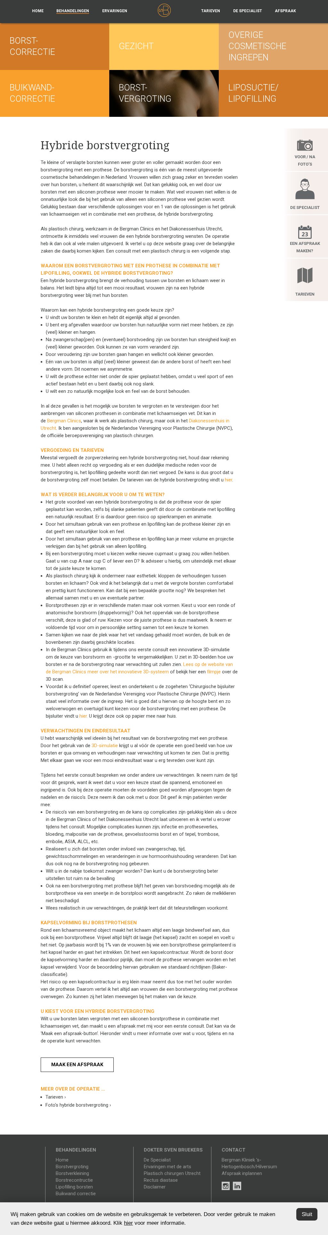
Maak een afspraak (77, 1064)
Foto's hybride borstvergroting (78, 1105)
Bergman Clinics (64, 421)
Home (38, 11)
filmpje (214, 672)
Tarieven (210, 11)
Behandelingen (72, 11)
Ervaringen (114, 11)
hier (228, 480)
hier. (83, 716)
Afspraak (285, 11)
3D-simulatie (105, 745)
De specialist (247, 11)
